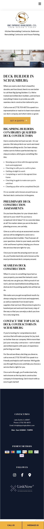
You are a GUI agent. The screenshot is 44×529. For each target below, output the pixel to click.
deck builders (24, 96)
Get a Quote (17, 120)
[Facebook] (22, 475)
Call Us (11, 525)
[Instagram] (14, 475)
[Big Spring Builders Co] (22, 19)
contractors (19, 195)
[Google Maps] (29, 475)
